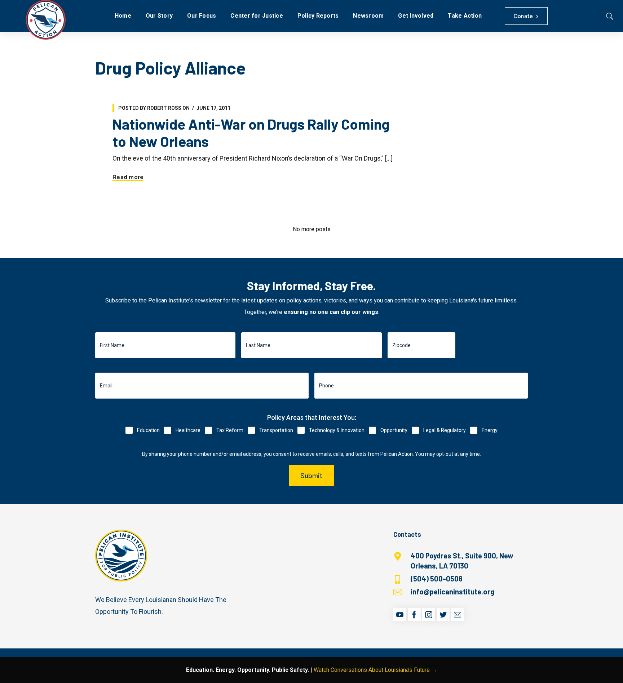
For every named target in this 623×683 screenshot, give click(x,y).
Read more (127, 177)
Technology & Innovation (336, 430)
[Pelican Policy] (46, 20)
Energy (490, 430)
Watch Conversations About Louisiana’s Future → (375, 669)
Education (148, 430)
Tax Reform (229, 430)
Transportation (276, 430)
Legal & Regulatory (444, 430)
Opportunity (393, 430)
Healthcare (188, 430)
